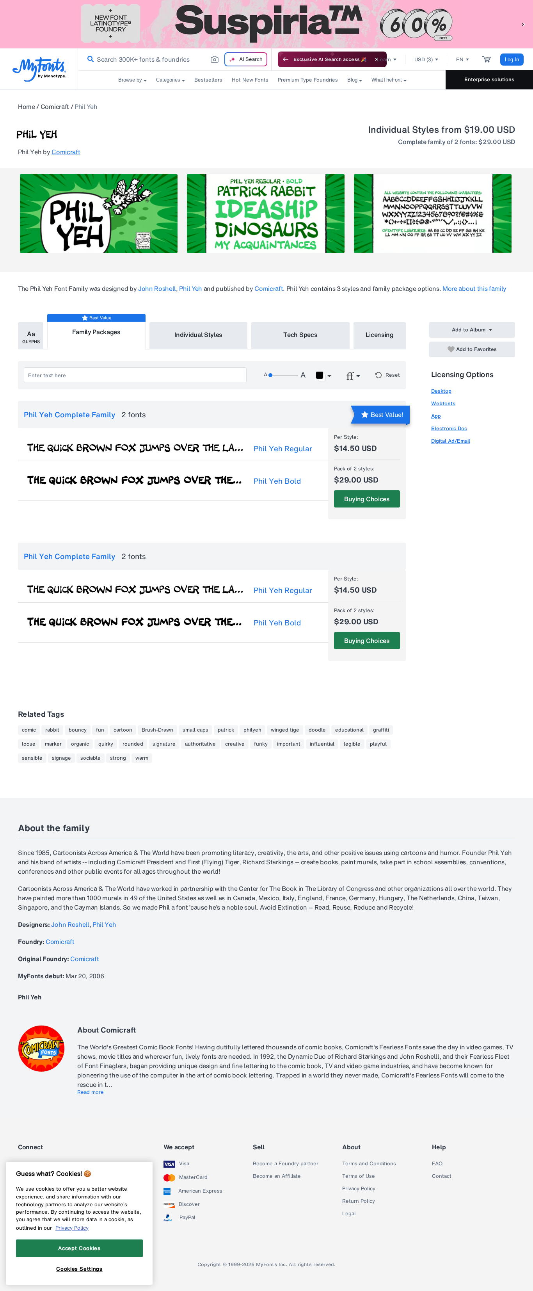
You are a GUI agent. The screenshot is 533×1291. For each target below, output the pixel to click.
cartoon (123, 730)
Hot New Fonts (250, 80)
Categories (168, 80)
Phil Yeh (190, 288)
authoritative (200, 744)
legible (352, 744)
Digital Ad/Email (450, 441)
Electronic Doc (449, 428)
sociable (90, 758)
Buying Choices (367, 499)
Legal (349, 1214)
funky (261, 744)
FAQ (437, 1164)
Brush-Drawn (157, 730)
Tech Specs (300, 334)
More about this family (474, 288)
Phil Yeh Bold (277, 480)
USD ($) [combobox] (423, 59)
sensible (32, 758)
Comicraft (55, 106)
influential (322, 744)
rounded (133, 744)
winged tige (285, 730)
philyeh (252, 730)
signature (164, 744)
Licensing (380, 334)
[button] (523, 24)
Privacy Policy (358, 1189)
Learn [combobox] (384, 59)
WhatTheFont (386, 80)
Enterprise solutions (489, 79)
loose (29, 744)
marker (53, 744)
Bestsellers (208, 80)
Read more (90, 1092)
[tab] (30, 335)
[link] (89, 59)
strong (118, 758)
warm (141, 758)
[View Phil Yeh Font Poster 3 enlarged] (433, 213)
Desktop (441, 391)
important (288, 744)
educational (349, 730)
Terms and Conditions (369, 1164)
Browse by (130, 80)
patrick (226, 730)
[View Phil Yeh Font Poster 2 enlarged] (266, 213)
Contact (441, 1176)
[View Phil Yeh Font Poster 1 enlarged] (99, 213)
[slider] (283, 375)
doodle (317, 730)
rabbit (52, 730)
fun (100, 730)
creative (235, 744)
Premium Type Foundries (308, 80)
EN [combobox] (460, 59)
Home (26, 106)
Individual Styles (198, 334)
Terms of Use (358, 1176)
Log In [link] (512, 59)
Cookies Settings (79, 1269)
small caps (195, 730)
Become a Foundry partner (285, 1164)
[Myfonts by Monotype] (39, 69)
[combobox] (175, 59)
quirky (105, 744)
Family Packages (96, 332)
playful (378, 744)
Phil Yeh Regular (283, 448)
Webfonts (443, 403)
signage (61, 758)
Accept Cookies (79, 1248)
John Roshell (157, 288)
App (436, 416)
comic (29, 730)
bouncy (78, 730)
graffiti (381, 730)
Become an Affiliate (277, 1176)
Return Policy (358, 1201)
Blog (352, 80)
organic (80, 744)
